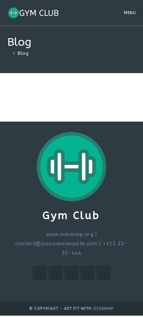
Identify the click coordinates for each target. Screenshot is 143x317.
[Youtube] (103, 273)
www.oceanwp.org (69, 234)
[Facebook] (55, 273)
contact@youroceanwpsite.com (56, 243)
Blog (23, 53)
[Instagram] (71, 273)
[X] (40, 273)
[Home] (9, 53)
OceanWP (103, 308)
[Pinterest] (87, 273)
